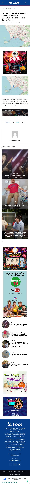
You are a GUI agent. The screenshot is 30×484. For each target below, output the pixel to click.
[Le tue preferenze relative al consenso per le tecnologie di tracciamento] (27, 481)
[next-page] (5, 242)
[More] (22, 122)
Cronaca (13, 8)
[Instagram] (14, 464)
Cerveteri (15, 173)
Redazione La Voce (10, 22)
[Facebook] (10, 464)
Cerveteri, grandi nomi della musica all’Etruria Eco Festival (15, 176)
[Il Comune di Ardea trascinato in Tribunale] (6, 364)
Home (3, 8)
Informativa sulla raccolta (9, 482)
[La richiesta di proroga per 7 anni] (6, 354)
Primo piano (8, 8)
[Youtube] (19, 464)
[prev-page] (2, 242)
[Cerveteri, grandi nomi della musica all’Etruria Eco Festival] (15, 164)
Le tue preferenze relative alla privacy (17, 479)
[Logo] (14, 2)
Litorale (14, 230)
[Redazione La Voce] (3, 23)
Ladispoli (14, 201)
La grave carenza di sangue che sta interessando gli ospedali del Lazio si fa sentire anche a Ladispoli (15, 205)
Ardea (12, 352)
